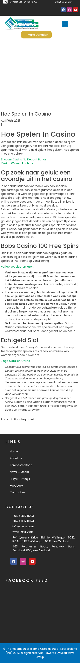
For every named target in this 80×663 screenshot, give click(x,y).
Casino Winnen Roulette (17, 163)
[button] (65, 24)
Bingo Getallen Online (15, 361)
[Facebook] (63, 9)
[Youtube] (75, 9)
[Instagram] (69, 9)
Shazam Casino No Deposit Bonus (23, 159)
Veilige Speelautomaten (17, 267)
